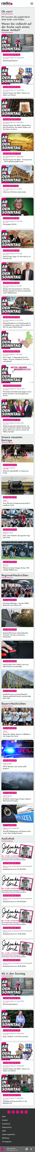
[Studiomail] (21, 1112)
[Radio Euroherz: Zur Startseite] (15, 3)
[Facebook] (13, 1112)
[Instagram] (17, 1112)
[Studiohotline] (26, 1112)
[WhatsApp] (8, 1112)
